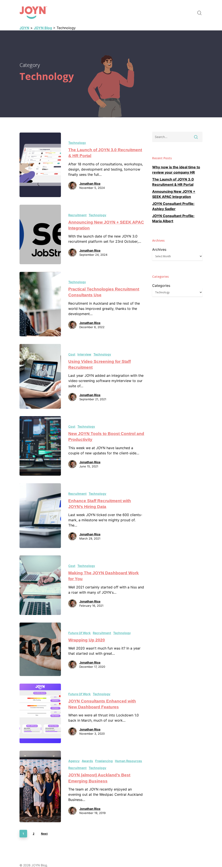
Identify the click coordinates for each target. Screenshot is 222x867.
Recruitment (77, 215)
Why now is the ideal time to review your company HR (176, 169)
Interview (84, 354)
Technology (77, 142)
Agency (74, 761)
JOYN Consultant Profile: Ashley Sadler (173, 206)
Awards (87, 761)
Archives (159, 249)
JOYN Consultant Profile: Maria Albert (173, 218)
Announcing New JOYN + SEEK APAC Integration (173, 194)
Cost (71, 354)
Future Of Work (79, 633)
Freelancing (104, 761)
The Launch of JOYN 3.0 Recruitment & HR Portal (173, 182)
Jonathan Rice (89, 183)
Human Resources (128, 761)
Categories (161, 285)
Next (44, 833)
